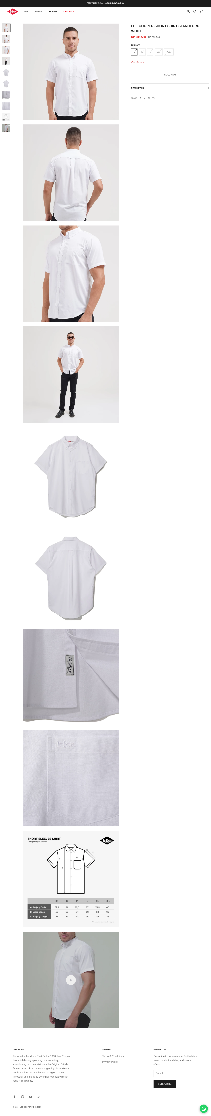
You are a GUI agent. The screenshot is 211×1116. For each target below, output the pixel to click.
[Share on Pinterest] (149, 98)
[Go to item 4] (6, 61)
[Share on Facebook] (140, 98)
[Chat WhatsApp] (204, 1109)
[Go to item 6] (6, 83)
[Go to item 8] (6, 106)
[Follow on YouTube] (30, 1096)
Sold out (170, 74)
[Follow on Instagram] (22, 1096)
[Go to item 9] (6, 117)
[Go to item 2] (6, 39)
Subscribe (164, 1084)
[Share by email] (153, 98)
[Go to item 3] (6, 50)
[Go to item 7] (6, 95)
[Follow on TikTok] (38, 1096)
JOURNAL (52, 11)
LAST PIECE (68, 11)
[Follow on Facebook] (14, 1096)
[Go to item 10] (6, 128)
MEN (26, 11)
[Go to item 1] (6, 28)
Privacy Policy (110, 1062)
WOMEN (38, 11)
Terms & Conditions (113, 1056)
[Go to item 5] (6, 72)
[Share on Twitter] (144, 98)
